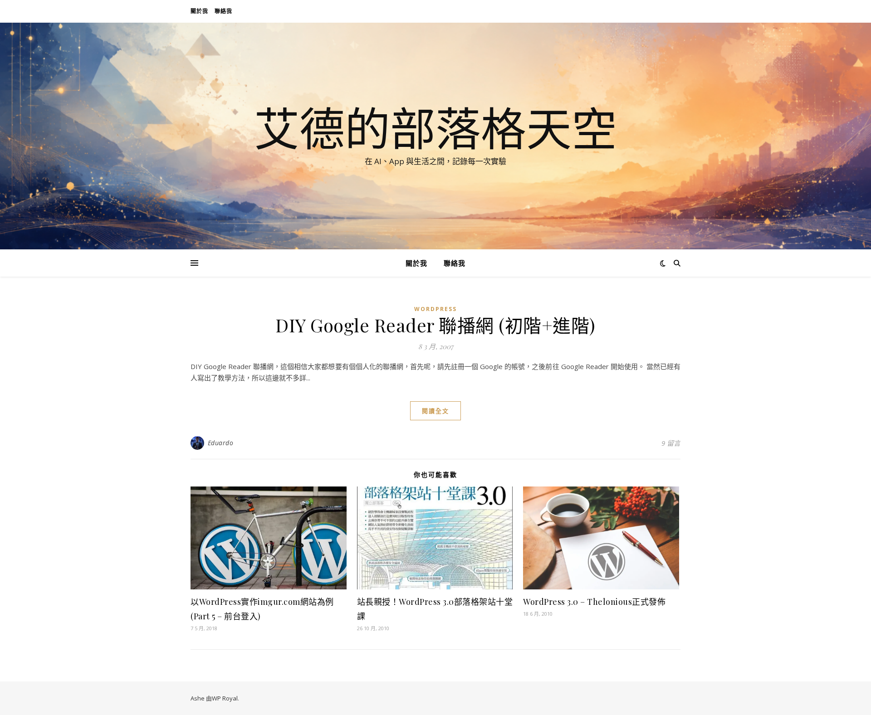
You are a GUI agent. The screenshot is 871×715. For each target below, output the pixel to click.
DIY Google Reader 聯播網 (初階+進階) (435, 325)
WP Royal (225, 698)
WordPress (435, 309)
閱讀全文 (435, 411)
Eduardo (221, 442)
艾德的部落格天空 (435, 128)
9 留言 (670, 442)
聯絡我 (223, 11)
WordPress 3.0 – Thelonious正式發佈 (594, 601)
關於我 (199, 11)
